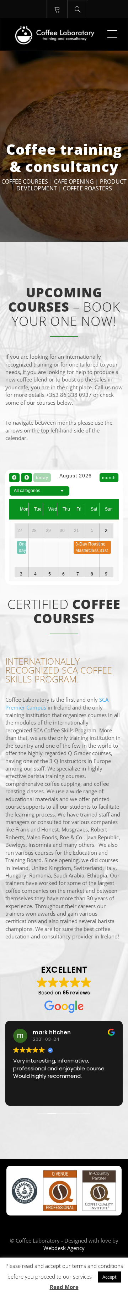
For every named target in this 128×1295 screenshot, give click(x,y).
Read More (64, 1286)
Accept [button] (109, 1277)
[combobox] (39, 491)
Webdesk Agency (64, 1248)
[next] (26, 477)
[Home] (56, 34)
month (109, 477)
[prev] (14, 477)
